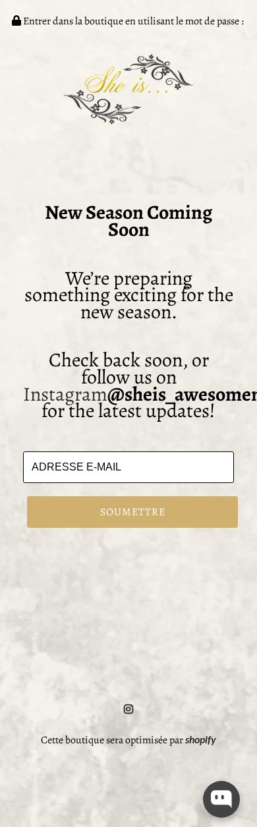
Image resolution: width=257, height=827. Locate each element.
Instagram (65, 394)
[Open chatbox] (221, 799)
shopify (200, 740)
